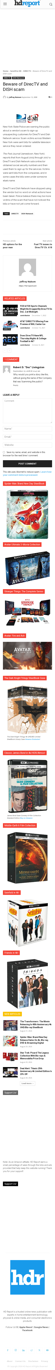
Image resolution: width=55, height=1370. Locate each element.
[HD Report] (27, 3)
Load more (27, 1083)
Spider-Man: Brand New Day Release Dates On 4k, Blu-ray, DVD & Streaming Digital (34, 1040)
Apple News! (25, 1327)
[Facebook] (8, 1350)
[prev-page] (5, 350)
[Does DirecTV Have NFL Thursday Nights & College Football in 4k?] (10, 339)
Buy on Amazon (26, 818)
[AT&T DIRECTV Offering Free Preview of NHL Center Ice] (10, 325)
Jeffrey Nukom (15, 97)
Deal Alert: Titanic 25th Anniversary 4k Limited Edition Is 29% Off (36, 1071)
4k (5, 344)
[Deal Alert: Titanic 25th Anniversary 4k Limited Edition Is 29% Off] (10, 1072)
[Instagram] (16, 1350)
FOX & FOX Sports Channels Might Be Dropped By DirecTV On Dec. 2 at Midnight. (36, 309)
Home (5, 71)
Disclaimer (33, 1361)
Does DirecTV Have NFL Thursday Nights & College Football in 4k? (33, 338)
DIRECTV (27, 71)
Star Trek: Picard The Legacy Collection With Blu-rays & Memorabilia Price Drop (34, 1056)
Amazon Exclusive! (32, 739)
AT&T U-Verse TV (9, 314)
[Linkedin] (24, 1350)
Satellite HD (15, 71)
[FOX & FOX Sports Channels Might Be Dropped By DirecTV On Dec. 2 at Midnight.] (10, 310)
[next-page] (9, 350)
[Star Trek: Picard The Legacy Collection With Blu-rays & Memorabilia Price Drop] (10, 1056)
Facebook (27, 1330)
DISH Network (18, 78)
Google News (41, 1327)
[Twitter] (39, 1350)
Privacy (44, 1361)
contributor (25, 315)
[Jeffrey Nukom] (5, 97)
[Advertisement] (27, 37)
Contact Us (20, 1361)
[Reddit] (31, 1350)
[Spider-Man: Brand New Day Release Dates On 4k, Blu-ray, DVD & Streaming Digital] (10, 1041)
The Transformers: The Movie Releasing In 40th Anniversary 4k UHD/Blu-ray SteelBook (35, 1024)
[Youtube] (47, 1350)
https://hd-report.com (27, 286)
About (9, 1361)
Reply (15, 385)
